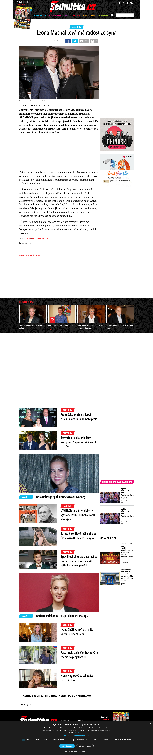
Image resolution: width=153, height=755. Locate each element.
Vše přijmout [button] (67, 746)
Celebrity (40, 15)
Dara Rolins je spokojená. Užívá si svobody (61, 497)
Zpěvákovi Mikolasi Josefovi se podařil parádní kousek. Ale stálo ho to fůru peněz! (79, 561)
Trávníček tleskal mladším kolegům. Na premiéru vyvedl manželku (78, 442)
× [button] (150, 723)
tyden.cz (124, 584)
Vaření (103, 15)
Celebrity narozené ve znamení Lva (60, 326)
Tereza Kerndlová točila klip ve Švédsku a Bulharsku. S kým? (78, 536)
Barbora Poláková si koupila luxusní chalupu (62, 616)
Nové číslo (23, 3)
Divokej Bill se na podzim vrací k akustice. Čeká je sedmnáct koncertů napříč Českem (127, 550)
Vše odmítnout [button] (85, 746)
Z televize (55, 15)
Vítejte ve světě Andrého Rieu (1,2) (127, 514)
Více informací (79, 732)
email (86, 41)
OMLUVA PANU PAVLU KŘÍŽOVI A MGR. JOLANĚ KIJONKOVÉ (57, 696)
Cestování (89, 15)
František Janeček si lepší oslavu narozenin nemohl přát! (79, 417)
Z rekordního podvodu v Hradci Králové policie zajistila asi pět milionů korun (127, 575)
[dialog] (76, 738)
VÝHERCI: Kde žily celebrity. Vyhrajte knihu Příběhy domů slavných (78, 515)
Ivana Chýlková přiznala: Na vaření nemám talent (77, 632)
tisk (96, 41)
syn (47, 238)
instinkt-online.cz (124, 561)
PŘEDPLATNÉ (65, 720)
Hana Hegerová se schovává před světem (77, 678)
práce (29, 238)
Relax (76, 15)
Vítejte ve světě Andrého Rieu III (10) (127, 493)
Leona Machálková (38, 238)
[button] (76, 735)
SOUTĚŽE (80, 720)
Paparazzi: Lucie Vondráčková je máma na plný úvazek (79, 655)
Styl (67, 15)
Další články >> (25, 705)
